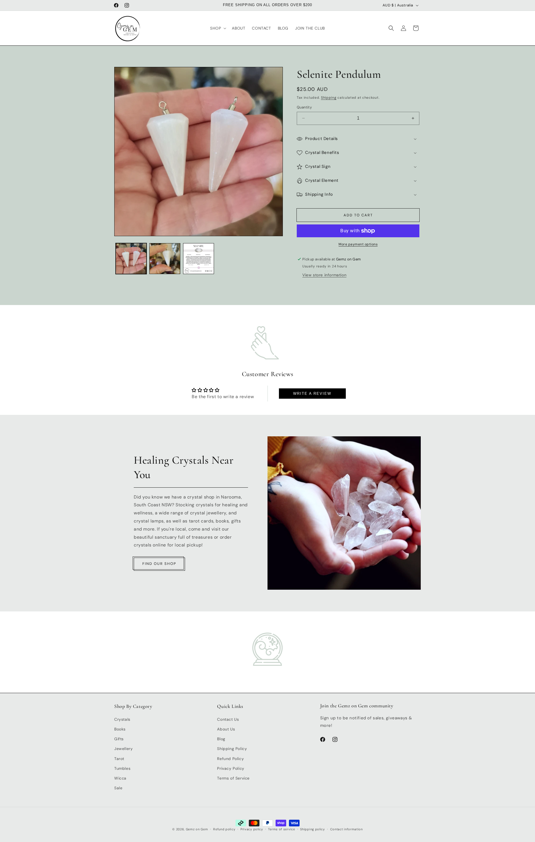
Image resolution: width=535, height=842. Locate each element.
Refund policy (224, 829)
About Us (226, 728)
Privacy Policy (230, 768)
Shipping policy (312, 829)
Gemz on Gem (197, 829)
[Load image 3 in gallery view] (198, 258)
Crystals (122, 719)
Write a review (312, 393)
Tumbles (122, 768)
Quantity (304, 107)
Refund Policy (230, 758)
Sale (118, 787)
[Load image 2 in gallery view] (164, 258)
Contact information (346, 829)
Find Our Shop (159, 563)
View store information (324, 274)
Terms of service (281, 829)
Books (120, 728)
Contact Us (228, 719)
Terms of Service (233, 777)
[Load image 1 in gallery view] (131, 258)
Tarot (119, 758)
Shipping (329, 97)
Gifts (119, 738)
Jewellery (123, 748)
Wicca (120, 777)
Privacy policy (251, 829)
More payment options (358, 244)
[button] (217, 28)
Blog (221, 738)
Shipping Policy (232, 748)
